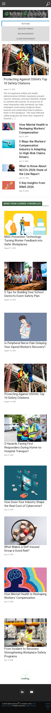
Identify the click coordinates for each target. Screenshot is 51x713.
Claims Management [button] (25, 38)
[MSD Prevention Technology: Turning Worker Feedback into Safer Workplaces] (25, 223)
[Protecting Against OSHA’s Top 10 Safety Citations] (25, 59)
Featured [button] (26, 24)
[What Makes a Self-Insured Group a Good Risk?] (25, 530)
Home (48, 704)
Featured (6, 74)
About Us (48, 707)
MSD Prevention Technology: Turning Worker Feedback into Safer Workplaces (23, 240)
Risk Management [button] (26, 33)
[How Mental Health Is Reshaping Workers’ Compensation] (8, 126)
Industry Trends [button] (25, 28)
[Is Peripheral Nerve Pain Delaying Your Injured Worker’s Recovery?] (25, 327)
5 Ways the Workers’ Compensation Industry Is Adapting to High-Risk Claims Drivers (32, 149)
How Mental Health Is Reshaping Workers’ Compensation (33, 128)
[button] (3, 4)
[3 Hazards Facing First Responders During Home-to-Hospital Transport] (25, 428)
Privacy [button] (33, 706)
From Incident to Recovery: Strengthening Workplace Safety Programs (25, 652)
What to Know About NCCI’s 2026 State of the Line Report (33, 170)
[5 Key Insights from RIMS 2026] (8, 185)
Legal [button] (27, 706)
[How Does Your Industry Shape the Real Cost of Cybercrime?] (25, 483)
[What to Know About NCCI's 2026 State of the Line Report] (8, 167)
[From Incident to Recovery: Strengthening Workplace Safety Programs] (25, 632)
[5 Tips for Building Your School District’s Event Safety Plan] (25, 276)
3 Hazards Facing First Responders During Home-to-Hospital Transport (23, 447)
